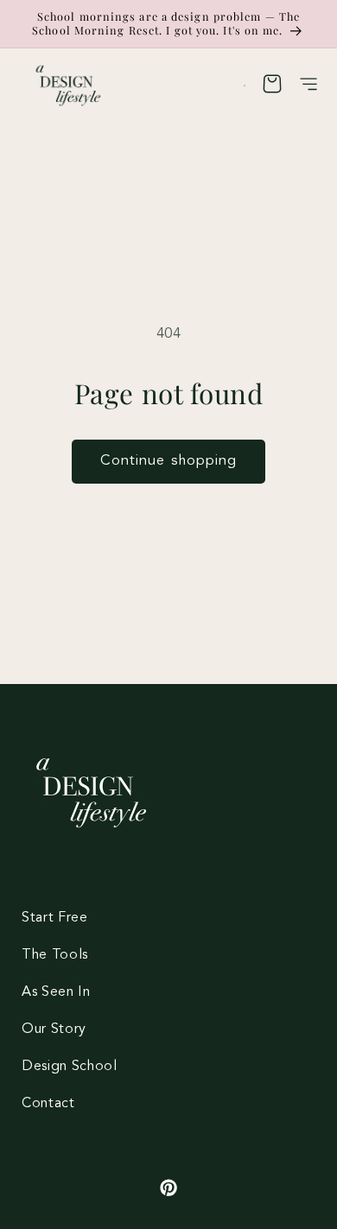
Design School (70, 1067)
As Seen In (56, 992)
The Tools (55, 955)
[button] (309, 87)
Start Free (55, 918)
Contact (48, 1104)
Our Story (54, 1029)
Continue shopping (169, 461)
